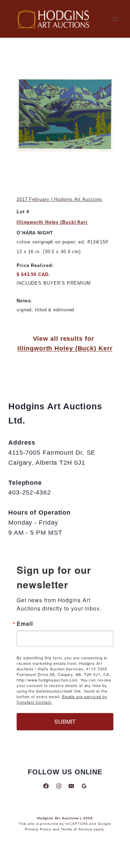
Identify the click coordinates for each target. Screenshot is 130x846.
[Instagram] (58, 786)
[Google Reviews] (84, 786)
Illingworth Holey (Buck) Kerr (52, 222)
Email (25, 623)
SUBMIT (65, 721)
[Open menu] (115, 19)
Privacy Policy (38, 829)
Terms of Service (76, 829)
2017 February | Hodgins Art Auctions (59, 199)
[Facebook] (46, 786)
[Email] (71, 786)
